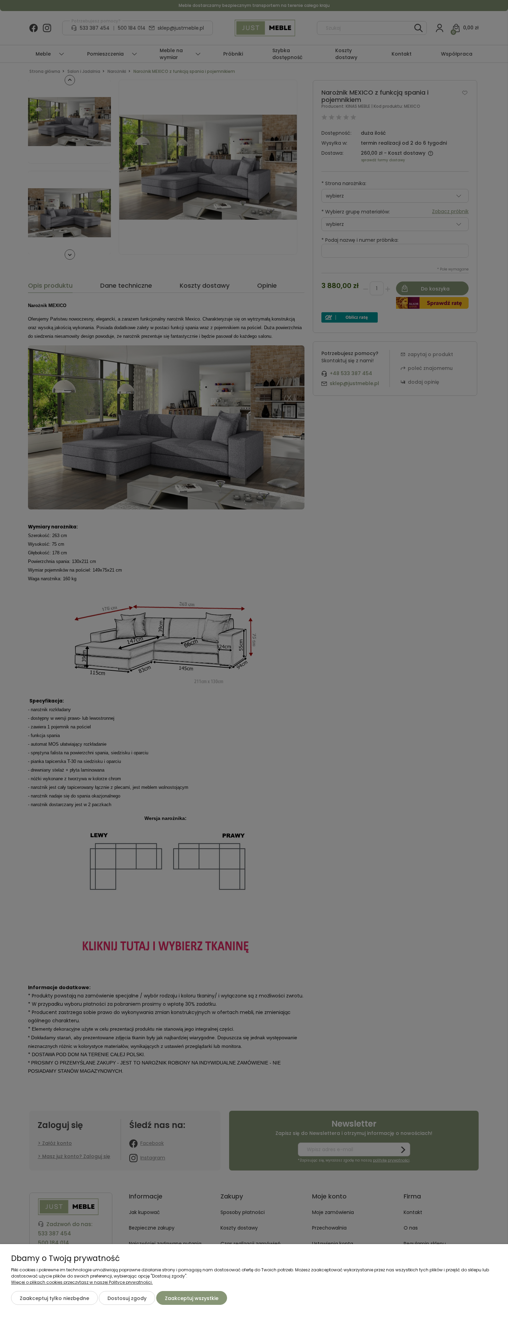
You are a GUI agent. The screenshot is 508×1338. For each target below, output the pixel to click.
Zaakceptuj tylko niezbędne (54, 1298)
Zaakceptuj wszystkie (191, 1298)
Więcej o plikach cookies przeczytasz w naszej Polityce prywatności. (82, 1282)
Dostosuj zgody (127, 1298)
